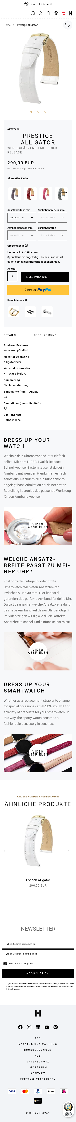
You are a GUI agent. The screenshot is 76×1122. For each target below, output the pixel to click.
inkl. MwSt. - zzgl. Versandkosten (25, 168)
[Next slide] (64, 192)
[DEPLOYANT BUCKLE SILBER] (47, 311)
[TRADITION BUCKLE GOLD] (13, 311)
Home (7, 25)
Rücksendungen (38, 1050)
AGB (38, 1056)
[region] (38, 4)
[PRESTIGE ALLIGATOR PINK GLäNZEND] (46, 193)
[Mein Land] (64, 13)
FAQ (38, 1038)
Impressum (38, 1067)
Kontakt (38, 1073)
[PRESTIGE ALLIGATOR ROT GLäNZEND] (30, 193)
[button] (30, 111)
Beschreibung (45, 335)
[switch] (68, 1114)
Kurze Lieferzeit (41, 4)
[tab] (17, 335)
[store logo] (70, 13)
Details (10, 335)
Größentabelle (16, 245)
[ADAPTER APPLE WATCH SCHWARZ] (30, 311)
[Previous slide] (10, 850)
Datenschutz (67, 986)
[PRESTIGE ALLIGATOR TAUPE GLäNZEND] (14, 193)
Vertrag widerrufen (38, 1079)
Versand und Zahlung (38, 1044)
